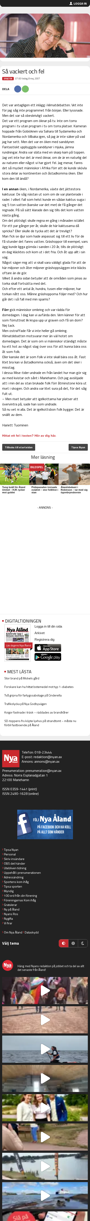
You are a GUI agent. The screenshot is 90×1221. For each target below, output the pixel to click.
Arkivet (40, 633)
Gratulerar (10, 904)
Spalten (8, 78)
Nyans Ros (11, 914)
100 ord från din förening (20, 895)
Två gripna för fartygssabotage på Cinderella (33, 695)
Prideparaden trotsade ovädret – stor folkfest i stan (44, 490)
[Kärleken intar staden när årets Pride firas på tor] (45, 990)
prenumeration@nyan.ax (43, 770)
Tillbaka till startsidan (19, 447)
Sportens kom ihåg (16, 881)
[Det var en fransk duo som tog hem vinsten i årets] (45, 1166)
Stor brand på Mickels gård (21, 678)
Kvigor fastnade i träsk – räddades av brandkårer (36, 712)
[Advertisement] (45, 556)
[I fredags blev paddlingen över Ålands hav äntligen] (45, 1049)
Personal (10, 854)
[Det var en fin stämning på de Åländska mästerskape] (45, 1019)
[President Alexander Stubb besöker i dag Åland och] (45, 1137)
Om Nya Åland (13, 932)
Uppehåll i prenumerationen (22, 872)
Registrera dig (44, 639)
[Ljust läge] (73, 943)
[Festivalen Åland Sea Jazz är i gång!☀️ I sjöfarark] (45, 1078)
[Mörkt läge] (83, 943)
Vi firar (8, 923)
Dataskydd (32, 932)
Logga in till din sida (48, 626)
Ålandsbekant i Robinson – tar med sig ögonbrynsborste (74, 490)
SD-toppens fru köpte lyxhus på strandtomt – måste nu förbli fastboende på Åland (40, 723)
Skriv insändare (14, 858)
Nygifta (8, 918)
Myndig (9, 891)
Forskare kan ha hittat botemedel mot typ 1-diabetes (39, 686)
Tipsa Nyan (78, 447)
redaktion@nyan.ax (48, 756)
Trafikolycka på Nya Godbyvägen (25, 703)
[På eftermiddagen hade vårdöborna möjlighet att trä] (45, 1107)
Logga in (80, 3)
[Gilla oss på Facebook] (45, 824)
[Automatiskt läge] (63, 943)
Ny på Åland (11, 909)
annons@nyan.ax (46, 761)
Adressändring (13, 877)
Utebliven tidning (15, 868)
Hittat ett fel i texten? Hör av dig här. (29, 435)
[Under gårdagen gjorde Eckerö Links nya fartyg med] (45, 1195)
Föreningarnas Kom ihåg (20, 900)
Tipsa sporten (13, 886)
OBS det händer (14, 863)
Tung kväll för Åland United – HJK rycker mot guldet (13, 490)
